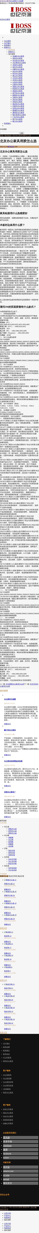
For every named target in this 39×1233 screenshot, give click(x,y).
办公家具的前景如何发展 (13, 761)
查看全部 (3, 928)
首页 (1, 135)
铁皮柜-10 (7, 959)
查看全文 (7, 724)
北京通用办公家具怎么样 (15, 684)
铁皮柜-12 (7, 936)
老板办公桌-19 (9, 907)
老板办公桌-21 (9, 884)
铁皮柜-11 (7, 948)
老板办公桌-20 (9, 895)
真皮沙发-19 (8, 1011)
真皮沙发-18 (8, 1023)
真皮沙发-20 (8, 1000)
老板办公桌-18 (9, 919)
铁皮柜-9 (7, 971)
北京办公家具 (5, 1)
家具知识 (8, 135)
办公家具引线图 (10, 699)
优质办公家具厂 (10, 792)
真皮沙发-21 (8, 988)
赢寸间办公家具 (10, 730)
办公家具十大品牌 (16, 1)
